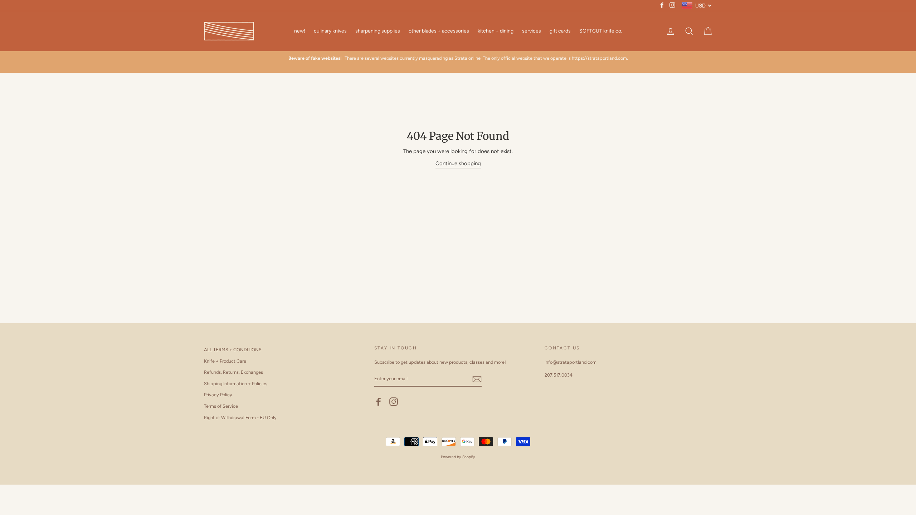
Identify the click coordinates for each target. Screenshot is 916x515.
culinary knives (330, 31)
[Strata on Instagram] (393, 401)
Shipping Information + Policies (235, 383)
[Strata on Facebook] (378, 401)
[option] (458, 58)
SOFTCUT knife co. (600, 31)
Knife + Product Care (225, 361)
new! (299, 31)
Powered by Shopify (458, 457)
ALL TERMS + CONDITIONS (233, 349)
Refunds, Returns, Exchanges (233, 372)
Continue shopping (458, 163)
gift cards (560, 31)
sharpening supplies (377, 31)
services (531, 31)
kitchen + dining (495, 31)
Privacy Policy (218, 394)
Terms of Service (221, 406)
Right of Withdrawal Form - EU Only (240, 417)
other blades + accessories (439, 31)
